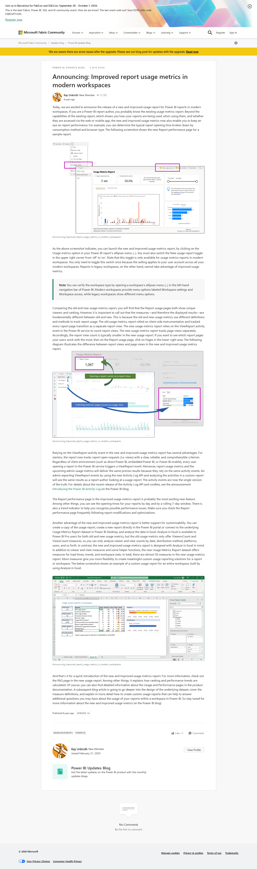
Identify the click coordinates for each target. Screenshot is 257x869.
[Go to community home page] (41, 33)
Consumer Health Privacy (67, 861)
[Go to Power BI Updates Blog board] (60, 771)
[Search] (210, 32)
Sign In (233, 32)
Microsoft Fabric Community (32, 42)
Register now (13, 19)
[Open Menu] (236, 43)
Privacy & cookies (193, 852)
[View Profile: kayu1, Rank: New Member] (57, 97)
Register (220, 32)
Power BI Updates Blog (79, 42)
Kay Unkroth (71, 95)
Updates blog (57, 42)
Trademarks (231, 852)
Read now (192, 52)
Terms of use (214, 852)
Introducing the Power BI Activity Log (76, 489)
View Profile (194, 750)
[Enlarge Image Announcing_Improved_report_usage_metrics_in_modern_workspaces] (128, 188)
